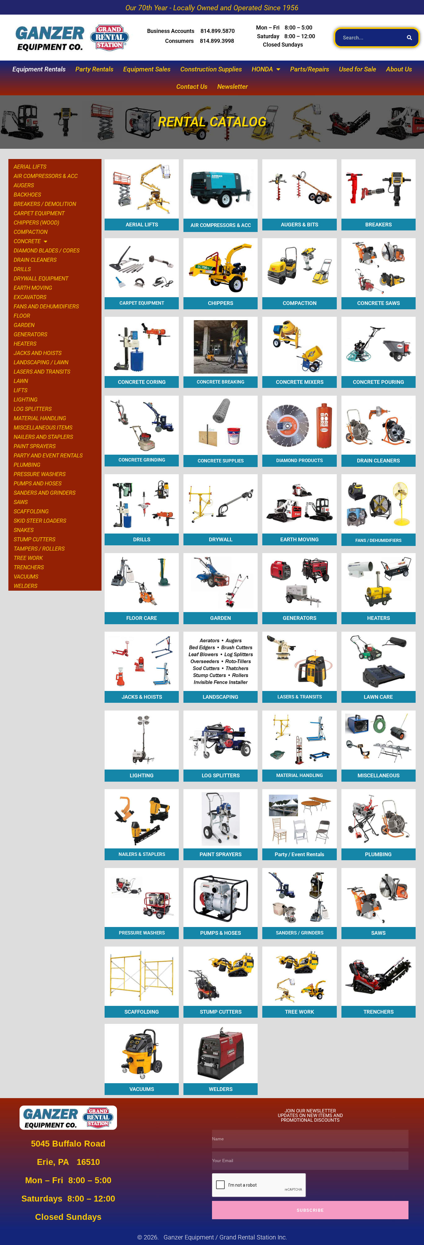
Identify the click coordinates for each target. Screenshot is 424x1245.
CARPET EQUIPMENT (39, 213)
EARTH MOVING (33, 287)
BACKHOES (27, 194)
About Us (399, 69)
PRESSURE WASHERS (39, 474)
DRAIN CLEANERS (35, 260)
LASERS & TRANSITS (299, 697)
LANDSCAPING (220, 697)
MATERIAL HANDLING (299, 775)
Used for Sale (357, 69)
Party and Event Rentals (48, 455)
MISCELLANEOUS (378, 775)
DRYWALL (220, 539)
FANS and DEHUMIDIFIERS (46, 306)
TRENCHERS (29, 567)
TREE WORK (28, 558)
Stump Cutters (34, 539)
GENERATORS (30, 334)
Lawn (21, 381)
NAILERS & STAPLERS (142, 854)
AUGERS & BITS (299, 224)
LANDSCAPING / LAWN (41, 362)
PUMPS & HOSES (220, 933)
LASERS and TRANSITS (42, 371)
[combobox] (372, 37)
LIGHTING (26, 399)
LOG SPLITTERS (33, 409)
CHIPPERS (220, 303)
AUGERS (24, 185)
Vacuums (26, 576)
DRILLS (22, 269)
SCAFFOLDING (31, 511)
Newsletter (232, 86)
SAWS (21, 502)
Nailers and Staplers (43, 437)
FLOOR (22, 315)
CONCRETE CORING (142, 382)
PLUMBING (27, 464)
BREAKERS (378, 224)
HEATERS (25, 343)
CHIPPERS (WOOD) (36, 222)
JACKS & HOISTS (142, 697)
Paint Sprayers (35, 446)
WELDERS (25, 586)
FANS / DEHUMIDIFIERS (378, 540)
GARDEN (24, 325)
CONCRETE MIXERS (299, 382)
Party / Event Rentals (299, 854)
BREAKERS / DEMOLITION (45, 204)
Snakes (24, 530)
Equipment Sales (146, 69)
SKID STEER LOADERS (40, 520)
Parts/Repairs (309, 69)
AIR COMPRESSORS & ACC (46, 176)
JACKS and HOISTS (37, 353)
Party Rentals (94, 69)
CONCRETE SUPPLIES (221, 461)
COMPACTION (30, 232)
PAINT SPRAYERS (220, 854)
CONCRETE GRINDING (142, 460)
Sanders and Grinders (44, 492)
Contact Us (191, 86)
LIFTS (20, 390)
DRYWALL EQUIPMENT (41, 278)
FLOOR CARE (141, 618)
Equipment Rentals (38, 69)
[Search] (411, 37)
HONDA (262, 69)
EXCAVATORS (30, 297)
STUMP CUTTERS (220, 1012)
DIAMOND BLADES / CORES (46, 250)
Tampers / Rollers (39, 548)
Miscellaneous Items (43, 427)
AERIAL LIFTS (30, 166)
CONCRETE (27, 241)
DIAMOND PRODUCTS (299, 460)
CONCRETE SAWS (378, 303)
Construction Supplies (211, 69)
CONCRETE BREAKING (220, 382)
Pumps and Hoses (37, 483)
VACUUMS (141, 1089)
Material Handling (40, 418)
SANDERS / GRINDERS (299, 933)
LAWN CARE (378, 697)
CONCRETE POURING (378, 382)
